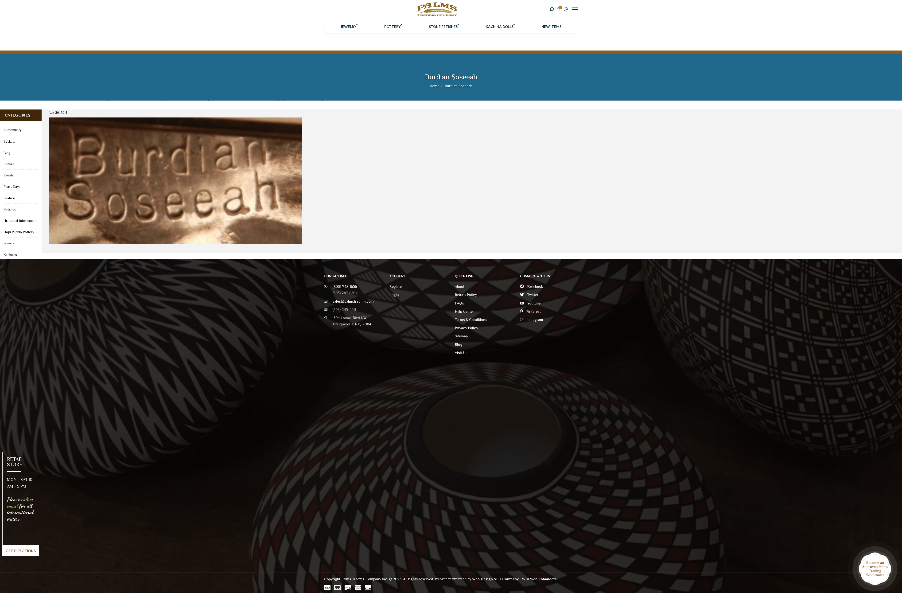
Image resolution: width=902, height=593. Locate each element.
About (459, 287)
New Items (551, 26)
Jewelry (348, 26)
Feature (9, 198)
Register (396, 287)
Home (434, 86)
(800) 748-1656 (344, 287)
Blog (7, 153)
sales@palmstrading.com (353, 301)
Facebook (534, 287)
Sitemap (461, 336)
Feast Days (12, 186)
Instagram (534, 320)
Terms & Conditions (471, 320)
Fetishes (10, 209)
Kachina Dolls (499, 26)
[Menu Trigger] (575, 9)
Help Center (464, 311)
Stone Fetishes (443, 26)
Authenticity (13, 130)
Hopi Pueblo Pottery (19, 232)
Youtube (533, 303)
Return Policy (466, 295)
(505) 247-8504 (345, 293)
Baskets (9, 141)
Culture (9, 164)
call (24, 499)
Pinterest (533, 311)
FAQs (459, 303)
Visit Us (461, 353)
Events (9, 175)
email (12, 506)
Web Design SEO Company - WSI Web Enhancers (514, 579)
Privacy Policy (466, 328)
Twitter (532, 295)
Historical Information (20, 220)
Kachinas (10, 255)
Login (394, 295)
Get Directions (21, 551)
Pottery (392, 26)
